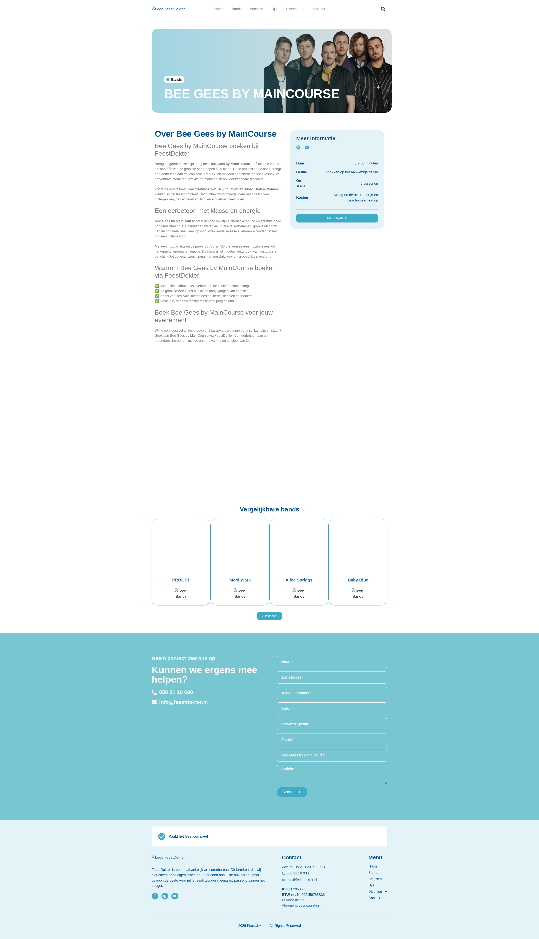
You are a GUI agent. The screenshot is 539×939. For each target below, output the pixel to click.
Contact (319, 9)
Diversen (292, 9)
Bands (236, 9)
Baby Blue (358, 580)
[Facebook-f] (155, 896)
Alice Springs (299, 580)
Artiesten (256, 9)
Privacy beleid (293, 900)
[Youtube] (174, 896)
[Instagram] (164, 896)
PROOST (181, 580)
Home (218, 9)
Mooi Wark (240, 580)
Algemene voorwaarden (300, 905)
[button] (383, 9)
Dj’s (275, 9)
